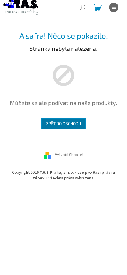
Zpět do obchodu (63, 123)
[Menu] (114, 7)
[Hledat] (83, 7)
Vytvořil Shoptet (69, 155)
